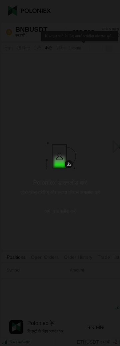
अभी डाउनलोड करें (60, 210)
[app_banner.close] (100, 131)
